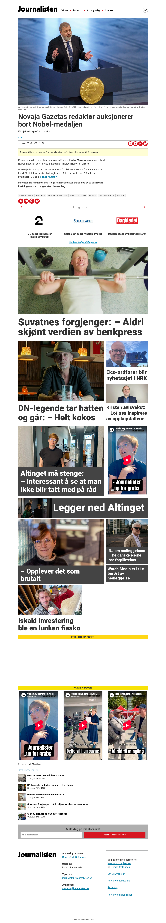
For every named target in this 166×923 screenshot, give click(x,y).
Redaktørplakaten (120, 867)
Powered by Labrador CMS (83, 919)
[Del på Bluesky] (145, 143)
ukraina (120, 195)
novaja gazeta (26, 195)
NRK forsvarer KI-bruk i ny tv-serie (45, 775)
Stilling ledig (93, 10)
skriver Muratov (48, 176)
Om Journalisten (116, 873)
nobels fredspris (78, 195)
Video (64, 10)
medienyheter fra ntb (57, 195)
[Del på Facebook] (130, 143)
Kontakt (108, 10)
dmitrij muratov (106, 195)
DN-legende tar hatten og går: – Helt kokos (50, 785)
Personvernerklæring (119, 880)
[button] (21, 207)
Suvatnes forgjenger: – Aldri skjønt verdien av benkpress (57, 804)
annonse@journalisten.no (75, 888)
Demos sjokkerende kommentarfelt (46, 794)
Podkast (77, 10)
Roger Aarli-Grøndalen (74, 857)
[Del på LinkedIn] (135, 143)
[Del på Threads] (140, 143)
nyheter (92, 195)
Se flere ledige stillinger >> (83, 242)
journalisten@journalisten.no (77, 877)
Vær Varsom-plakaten (119, 863)
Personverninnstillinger (120, 894)
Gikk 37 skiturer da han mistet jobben (47, 813)
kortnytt (40, 195)
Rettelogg (113, 887)
